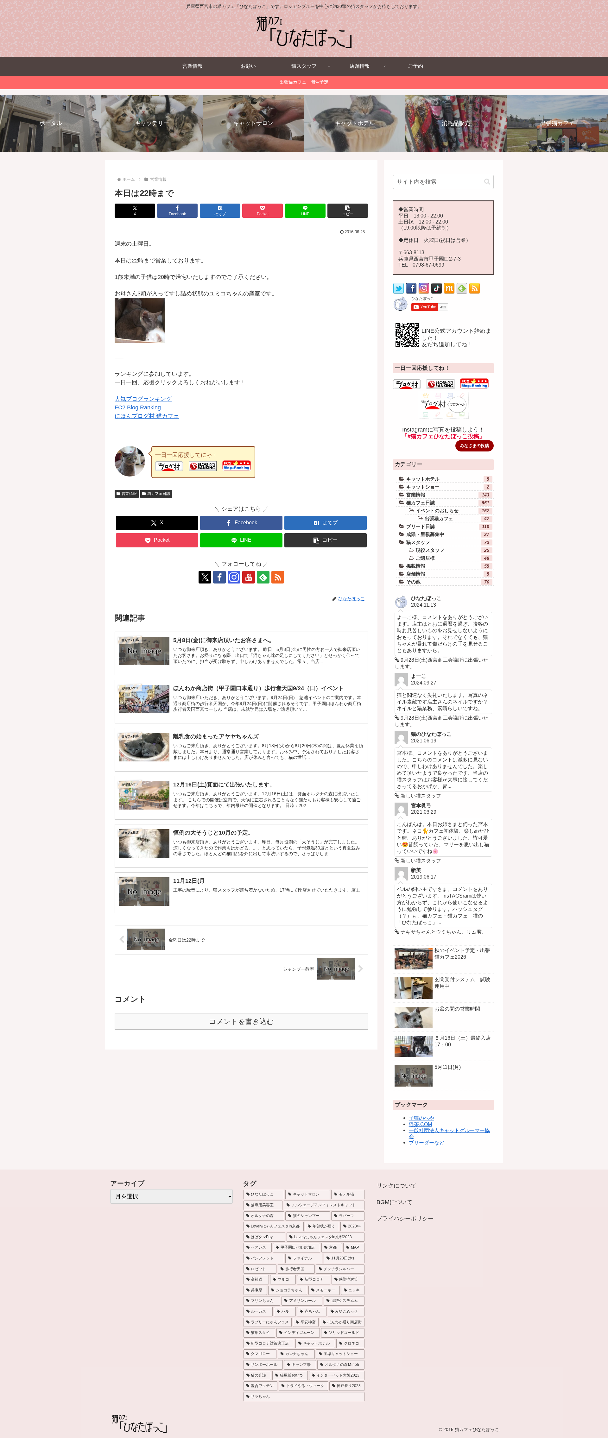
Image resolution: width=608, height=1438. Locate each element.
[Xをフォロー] (205, 577)
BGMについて (394, 1202)
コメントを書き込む (241, 1021)
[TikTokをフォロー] (436, 292)
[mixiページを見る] (449, 292)
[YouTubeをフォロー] (248, 577)
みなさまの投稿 (474, 445)
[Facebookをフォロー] (219, 577)
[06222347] (140, 341)
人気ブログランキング (143, 399)
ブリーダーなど (426, 1142)
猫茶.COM (420, 1124)
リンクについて (396, 1186)
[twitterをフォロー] (398, 292)
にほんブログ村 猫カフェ (147, 416)
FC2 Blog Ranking (138, 407)
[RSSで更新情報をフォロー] (474, 292)
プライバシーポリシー (405, 1218)
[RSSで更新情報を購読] (277, 577)
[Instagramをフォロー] (234, 577)
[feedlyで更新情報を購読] (263, 577)
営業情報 (129, 493)
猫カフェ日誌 (158, 493)
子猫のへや (421, 1118)
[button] (347, 211)
